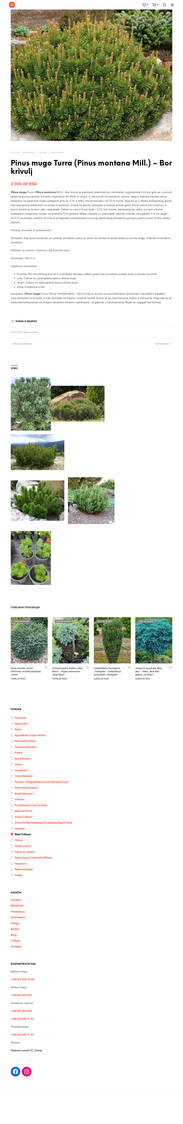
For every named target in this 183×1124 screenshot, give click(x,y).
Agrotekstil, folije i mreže (30, 735)
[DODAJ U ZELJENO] (46, 667)
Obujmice (20, 863)
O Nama (15, 940)
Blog (13, 934)
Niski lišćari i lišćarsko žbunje (33, 857)
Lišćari (19, 764)
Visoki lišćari (23, 845)
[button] (145, 4)
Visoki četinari (24, 816)
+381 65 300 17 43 (22, 1018)
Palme (18, 752)
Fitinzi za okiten (25, 851)
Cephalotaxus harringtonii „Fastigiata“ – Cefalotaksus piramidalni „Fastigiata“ (107, 671)
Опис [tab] (14, 368)
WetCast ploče (23, 810)
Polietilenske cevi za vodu (31, 805)
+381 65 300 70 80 (22, 979)
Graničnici (21, 770)
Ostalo (19, 875)
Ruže (18, 729)
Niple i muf (21, 723)
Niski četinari (57, 153)
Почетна (15, 153)
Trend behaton (24, 775)
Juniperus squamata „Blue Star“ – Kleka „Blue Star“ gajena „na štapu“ (148, 671)
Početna (16, 899)
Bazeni (15, 928)
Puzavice (20, 717)
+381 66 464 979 (21, 995)
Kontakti (16, 946)
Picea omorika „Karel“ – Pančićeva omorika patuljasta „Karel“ (26, 671)
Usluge (15, 923)
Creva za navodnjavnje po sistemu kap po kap (43, 822)
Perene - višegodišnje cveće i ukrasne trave (41, 781)
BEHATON (17, 905)
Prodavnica (29, 153)
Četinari (43, 153)
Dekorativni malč (25, 741)
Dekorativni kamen (26, 787)
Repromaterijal (24, 869)
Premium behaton (26, 746)
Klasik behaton (24, 793)
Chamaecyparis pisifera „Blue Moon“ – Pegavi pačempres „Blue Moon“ (67, 671)
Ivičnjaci (20, 828)
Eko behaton (22, 758)
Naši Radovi (18, 917)
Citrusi (19, 840)
